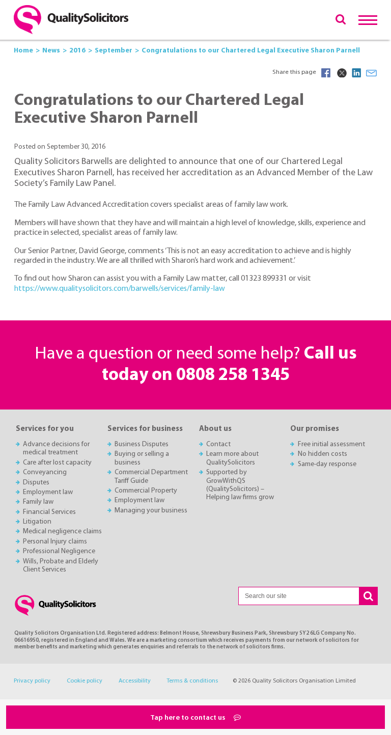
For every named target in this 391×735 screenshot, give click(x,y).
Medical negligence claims (62, 531)
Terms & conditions (192, 681)
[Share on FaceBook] (325, 72)
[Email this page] (371, 72)
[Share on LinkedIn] (356, 72)
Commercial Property (146, 491)
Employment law (48, 492)
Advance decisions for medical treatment (56, 448)
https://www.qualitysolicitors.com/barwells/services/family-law (119, 289)
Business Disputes (142, 444)
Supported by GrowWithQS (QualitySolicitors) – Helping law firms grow (240, 485)
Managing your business (151, 510)
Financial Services (49, 512)
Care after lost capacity (57, 463)
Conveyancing (45, 472)
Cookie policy (84, 681)
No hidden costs (322, 454)
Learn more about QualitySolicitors (232, 458)
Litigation (37, 522)
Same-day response (327, 464)
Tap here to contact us (188, 718)
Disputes (36, 482)
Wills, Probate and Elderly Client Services (60, 566)
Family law (38, 502)
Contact (218, 444)
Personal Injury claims (55, 542)
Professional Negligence (59, 551)
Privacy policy (32, 681)
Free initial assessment (331, 444)
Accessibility (135, 681)
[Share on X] (341, 72)
